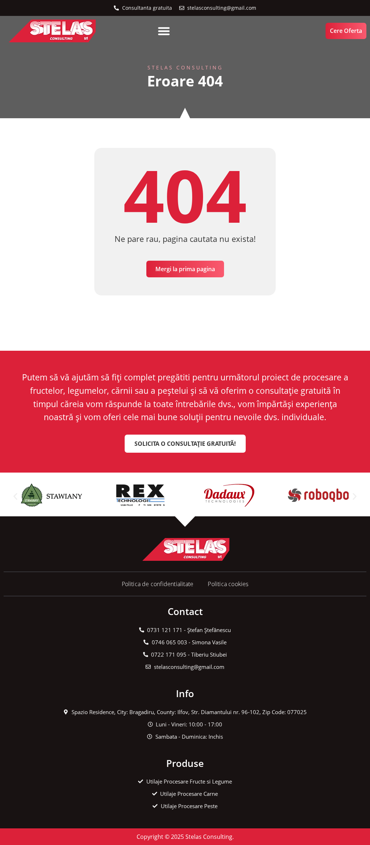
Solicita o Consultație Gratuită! (185, 444)
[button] (163, 30)
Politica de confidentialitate (158, 584)
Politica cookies (228, 584)
